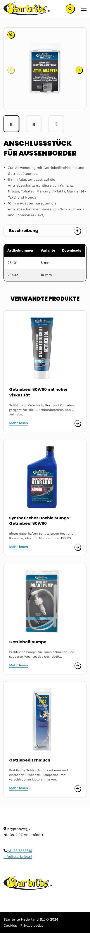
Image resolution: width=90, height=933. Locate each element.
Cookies (10, 925)
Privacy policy (31, 925)
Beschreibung (23, 230)
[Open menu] (82, 8)
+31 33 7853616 (19, 851)
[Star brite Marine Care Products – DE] (26, 8)
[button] (79, 70)
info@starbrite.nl (17, 856)
